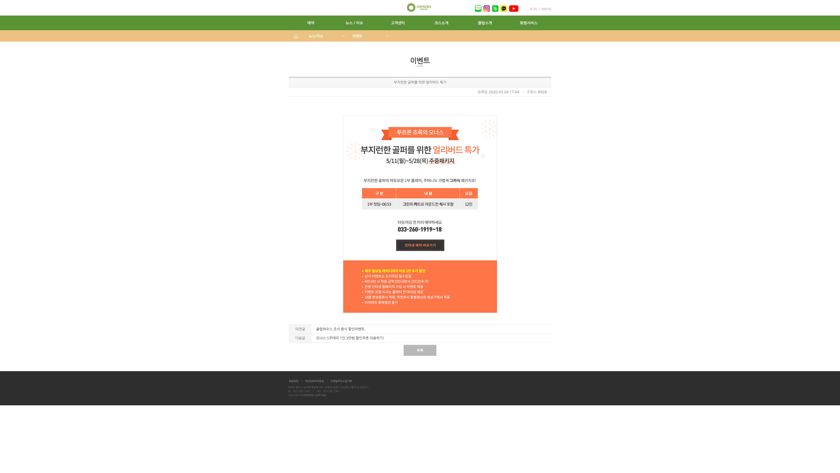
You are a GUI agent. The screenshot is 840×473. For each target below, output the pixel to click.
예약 (310, 23)
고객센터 (398, 23)
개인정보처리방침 (314, 381)
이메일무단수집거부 (341, 381)
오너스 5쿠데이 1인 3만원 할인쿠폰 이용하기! (350, 338)
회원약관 (293, 381)
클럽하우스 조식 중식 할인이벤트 (340, 329)
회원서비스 (528, 23)
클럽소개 (485, 23)
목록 (420, 350)
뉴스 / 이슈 (354, 23)
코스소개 (441, 23)
